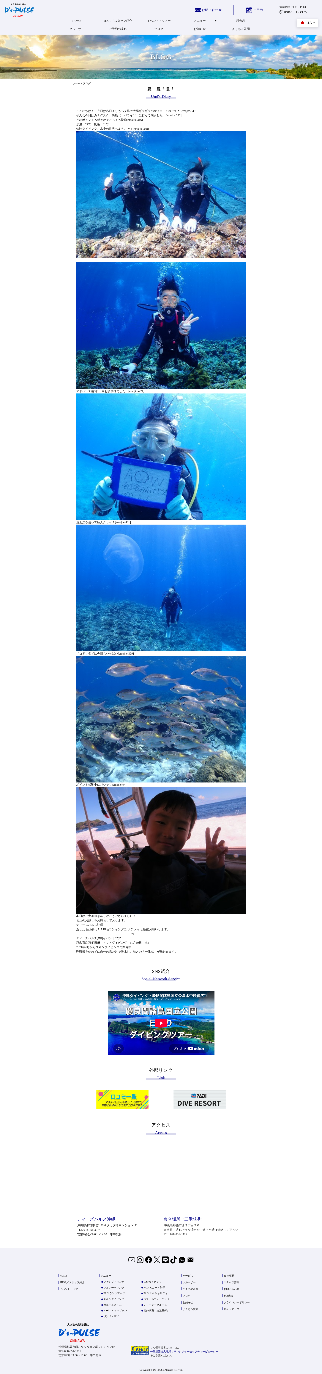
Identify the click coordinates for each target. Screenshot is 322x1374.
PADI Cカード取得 (154, 1287)
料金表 (240, 20)
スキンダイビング (113, 1299)
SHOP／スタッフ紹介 (117, 20)
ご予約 (258, 10)
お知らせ (200, 28)
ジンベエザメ (111, 1316)
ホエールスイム (112, 1305)
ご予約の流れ (118, 28)
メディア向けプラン (115, 1310)
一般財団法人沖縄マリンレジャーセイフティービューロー (184, 1351)
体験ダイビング (152, 1281)
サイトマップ (231, 1309)
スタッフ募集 (231, 1282)
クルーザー (76, 28)
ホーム (76, 83)
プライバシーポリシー (237, 1302)
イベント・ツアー (159, 20)
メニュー (200, 20)
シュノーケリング (113, 1287)
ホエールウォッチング (156, 1299)
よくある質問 (241, 28)
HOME (76, 20)
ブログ (158, 28)
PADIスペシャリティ (155, 1293)
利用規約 (229, 1295)
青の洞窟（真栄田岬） (156, 1310)
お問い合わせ (212, 10)
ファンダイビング (113, 1281)
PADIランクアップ (114, 1293)
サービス (188, 1275)
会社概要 (229, 1275)
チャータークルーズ (155, 1305)
